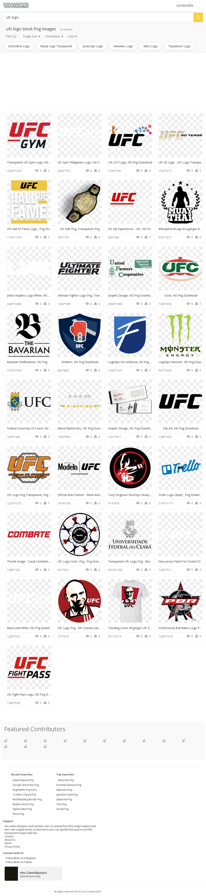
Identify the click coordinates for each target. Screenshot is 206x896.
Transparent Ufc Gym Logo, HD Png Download (38, 162)
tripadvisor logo (179, 46)
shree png (18, 814)
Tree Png (61, 804)
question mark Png (67, 794)
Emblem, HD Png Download (80, 362)
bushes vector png (23, 804)
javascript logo (93, 46)
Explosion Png (64, 789)
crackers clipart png (24, 794)
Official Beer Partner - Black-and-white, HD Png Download (96, 495)
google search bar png (26, 785)
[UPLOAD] (171, 5)
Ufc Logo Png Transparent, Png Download (35, 495)
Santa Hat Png (64, 799)
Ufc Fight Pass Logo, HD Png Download (33, 694)
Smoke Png (62, 809)
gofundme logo (19, 46)
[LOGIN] (201, 5)
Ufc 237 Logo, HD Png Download (130, 162)
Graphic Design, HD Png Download (131, 295)
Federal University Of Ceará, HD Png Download (38, 428)
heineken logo (123, 46)
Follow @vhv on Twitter (18, 862)
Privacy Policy (12, 846)
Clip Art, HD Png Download (180, 428)
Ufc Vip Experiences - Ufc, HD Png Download (137, 229)
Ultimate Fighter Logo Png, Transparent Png (86, 295)
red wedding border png (27, 799)
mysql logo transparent (56, 46)
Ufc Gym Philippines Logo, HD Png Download (87, 162)
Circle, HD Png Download (180, 295)
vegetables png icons (25, 789)
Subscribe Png (66, 780)
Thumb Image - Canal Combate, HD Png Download (40, 561)
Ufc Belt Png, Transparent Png (80, 229)
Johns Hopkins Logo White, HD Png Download (37, 295)
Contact (9, 836)
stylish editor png (22, 809)
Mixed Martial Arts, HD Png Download (82, 428)
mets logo (150, 46)
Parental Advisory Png (68, 785)
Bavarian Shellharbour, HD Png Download (34, 362)
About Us (10, 840)
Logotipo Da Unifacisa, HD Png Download (135, 362)
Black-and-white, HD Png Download (31, 628)
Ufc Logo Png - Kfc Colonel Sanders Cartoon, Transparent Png (98, 628)
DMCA (8, 843)
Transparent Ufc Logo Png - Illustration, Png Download (144, 561)
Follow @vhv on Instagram (20, 858)
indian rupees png (23, 780)
